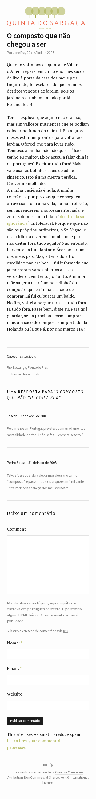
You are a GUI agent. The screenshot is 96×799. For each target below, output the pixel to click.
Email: (14, 668)
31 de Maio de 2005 (42, 462)
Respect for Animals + (26, 374)
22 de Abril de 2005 (34, 416)
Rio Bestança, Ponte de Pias (27, 367)
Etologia (30, 356)
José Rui (19, 52)
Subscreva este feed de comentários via (37, 631)
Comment (16, 529)
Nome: (14, 643)
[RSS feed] (51, 765)
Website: (15, 694)
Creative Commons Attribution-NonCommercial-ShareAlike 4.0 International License (48, 777)
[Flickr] (45, 765)
